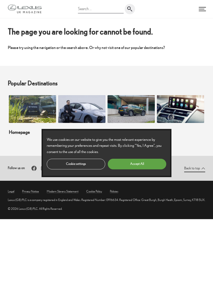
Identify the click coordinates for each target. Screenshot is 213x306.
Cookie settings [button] (76, 164)
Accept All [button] (137, 164)
